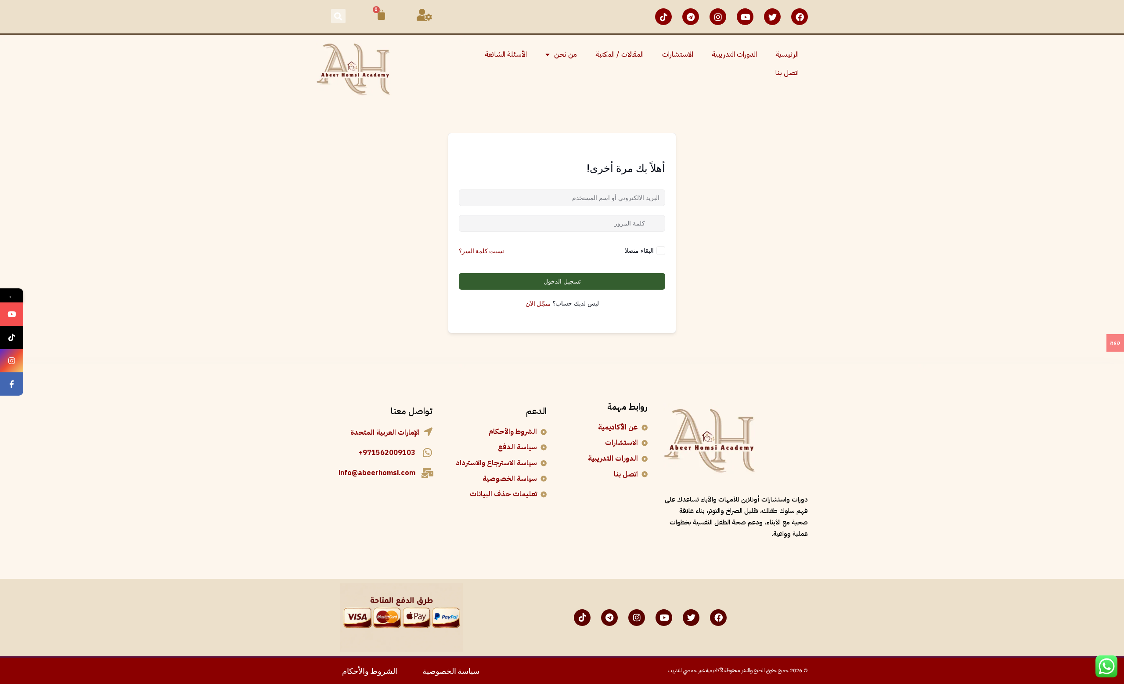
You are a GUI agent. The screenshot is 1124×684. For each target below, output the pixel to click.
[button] (338, 16)
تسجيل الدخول (562, 281)
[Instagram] (718, 16)
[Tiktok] (663, 16)
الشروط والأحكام (369, 670)
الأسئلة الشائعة (506, 54)
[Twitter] (772, 16)
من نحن (565, 54)
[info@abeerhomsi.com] (427, 473)
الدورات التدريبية (734, 54)
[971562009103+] (427, 453)
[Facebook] (799, 16)
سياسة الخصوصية (450, 670)
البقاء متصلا (639, 250)
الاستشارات (677, 54)
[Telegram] (690, 16)
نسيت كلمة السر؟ (481, 250)
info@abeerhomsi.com (377, 473)
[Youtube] (745, 16)
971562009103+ (387, 453)
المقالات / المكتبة (619, 54)
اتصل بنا (787, 73)
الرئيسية (787, 54)
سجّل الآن (538, 303)
